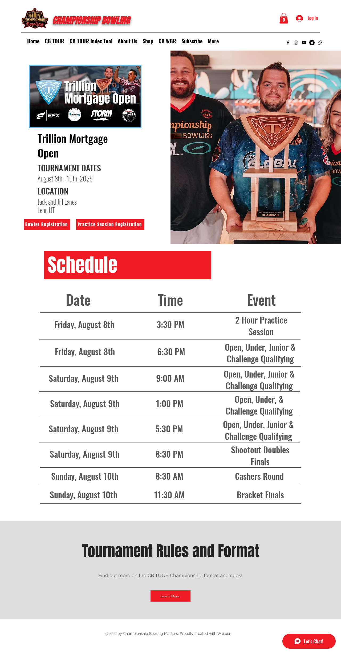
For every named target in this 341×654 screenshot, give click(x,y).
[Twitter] (312, 42)
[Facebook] (288, 42)
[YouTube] (304, 42)
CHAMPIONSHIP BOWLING (91, 20)
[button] (283, 18)
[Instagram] (296, 42)
